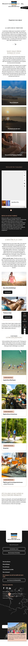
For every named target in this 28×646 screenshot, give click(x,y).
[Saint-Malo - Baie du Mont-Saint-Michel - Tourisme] (13, 4)
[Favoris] (19, 4)
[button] (15, 3)
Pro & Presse (6, 567)
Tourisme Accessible (8, 569)
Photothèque (6, 564)
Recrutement (6, 572)
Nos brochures (6, 561)
